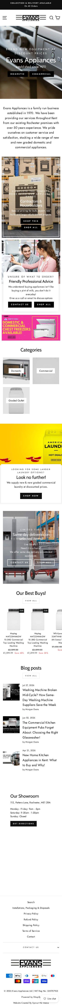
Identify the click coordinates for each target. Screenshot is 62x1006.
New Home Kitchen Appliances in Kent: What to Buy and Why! (39, 760)
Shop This (31, 221)
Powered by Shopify (31, 997)
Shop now (31, 495)
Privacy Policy (31, 913)
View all (31, 600)
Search (31, 902)
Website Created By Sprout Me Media (31, 1002)
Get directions (23, 823)
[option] (31, 5)
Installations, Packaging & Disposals (30, 908)
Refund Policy (31, 919)
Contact (31, 936)
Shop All (31, 227)
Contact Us (20, 304)
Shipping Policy (31, 925)
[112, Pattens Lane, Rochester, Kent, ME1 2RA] (31, 839)
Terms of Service (31, 931)
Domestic (18, 74)
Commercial (41, 74)
